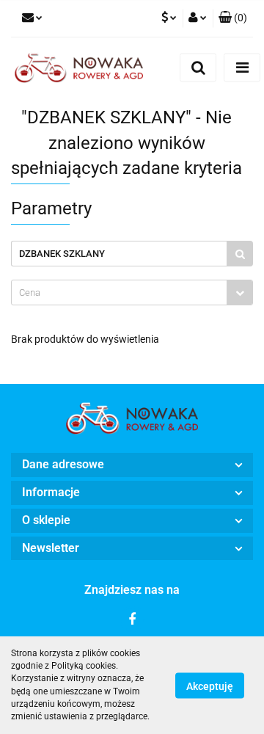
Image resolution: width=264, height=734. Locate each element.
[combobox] (132, 292)
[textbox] (119, 292)
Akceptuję (209, 685)
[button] (132, 465)
